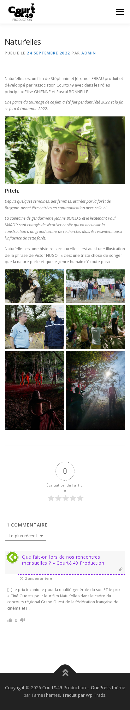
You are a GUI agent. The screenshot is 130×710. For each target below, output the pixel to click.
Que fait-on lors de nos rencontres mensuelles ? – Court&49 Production (63, 560)
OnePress (101, 687)
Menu (119, 11)
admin (88, 53)
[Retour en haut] (65, 673)
